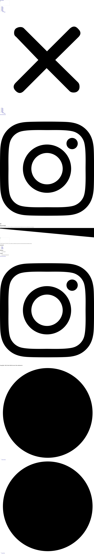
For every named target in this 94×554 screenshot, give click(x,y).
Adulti (2, 109)
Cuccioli (2, 8)
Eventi (2, 111)
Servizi (2, 9)
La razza (2, 7)
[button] (47, 60)
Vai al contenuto (2, 0)
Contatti (2, 10)
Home (2, 6)
